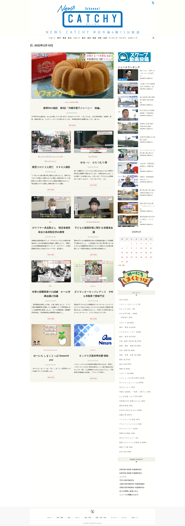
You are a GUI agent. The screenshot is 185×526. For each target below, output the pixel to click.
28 (127, 262)
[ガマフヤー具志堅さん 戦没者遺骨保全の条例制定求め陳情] (51, 207)
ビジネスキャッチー (127, 332)
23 (136, 257)
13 (122, 253)
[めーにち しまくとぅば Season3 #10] (51, 335)
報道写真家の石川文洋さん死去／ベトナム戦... (147, 219)
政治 (70, 38)
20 (122, 257)
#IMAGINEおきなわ (127, 410)
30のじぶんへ (125, 387)
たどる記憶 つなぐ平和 (128, 396)
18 (146, 253)
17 (141, 253)
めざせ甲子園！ (125, 313)
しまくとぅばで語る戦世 (129, 378)
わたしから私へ (125, 309)
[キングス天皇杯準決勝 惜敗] (93, 335)
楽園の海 (123, 415)
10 (141, 248)
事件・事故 (61, 38)
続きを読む (72, 125)
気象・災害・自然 (100, 38)
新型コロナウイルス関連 (56, 156)
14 (127, 253)
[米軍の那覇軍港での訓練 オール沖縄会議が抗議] (51, 271)
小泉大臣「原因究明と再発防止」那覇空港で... (147, 166)
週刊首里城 (123, 405)
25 (146, 257)
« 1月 (119, 265)
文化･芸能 (91, 156)
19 (151, 253)
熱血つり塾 (123, 447)
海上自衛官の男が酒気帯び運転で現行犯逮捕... (147, 99)
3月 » (123, 265)
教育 (96, 156)
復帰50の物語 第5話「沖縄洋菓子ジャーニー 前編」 (72, 108)
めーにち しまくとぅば (50, 349)
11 (146, 248)
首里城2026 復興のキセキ (130, 401)
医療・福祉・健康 (43, 156)
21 (127, 257)
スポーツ (76, 38)
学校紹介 (124, 317)
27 (122, 262)
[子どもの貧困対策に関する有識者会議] (93, 207)
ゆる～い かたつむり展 (93, 162)
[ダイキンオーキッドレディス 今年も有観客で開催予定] (93, 271)
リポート (52, 38)
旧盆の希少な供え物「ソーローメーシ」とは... (147, 206)
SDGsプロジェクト (127, 438)
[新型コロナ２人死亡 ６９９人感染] (51, 142)
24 (141, 257)
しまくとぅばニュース (128, 304)
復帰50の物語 (74, 102)
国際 (121, 369)
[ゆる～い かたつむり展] (93, 142)
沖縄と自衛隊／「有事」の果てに (132, 392)
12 (151, 248)
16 (136, 253)
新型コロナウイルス (50, 161)
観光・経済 (86, 38)
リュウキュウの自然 (127, 419)
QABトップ (133, 38)
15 (131, 253)
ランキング (113, 38)
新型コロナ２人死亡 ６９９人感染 (51, 167)
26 (151, 257)
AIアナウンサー (125, 428)
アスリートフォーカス (128, 424)
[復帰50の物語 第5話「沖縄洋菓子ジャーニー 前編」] (72, 75)
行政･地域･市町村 (91, 221)
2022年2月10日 (71, 113)
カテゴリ (122, 38)
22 (131, 257)
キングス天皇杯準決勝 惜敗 (93, 355)
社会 (98, 221)
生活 (121, 300)
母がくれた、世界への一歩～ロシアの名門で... (147, 73)
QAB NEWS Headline (41, 36)
